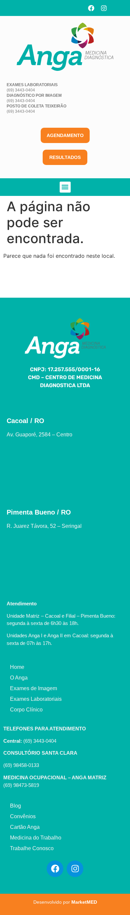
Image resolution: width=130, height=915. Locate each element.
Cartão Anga (25, 827)
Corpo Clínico (26, 709)
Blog (15, 806)
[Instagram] (104, 8)
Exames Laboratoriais (36, 699)
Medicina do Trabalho (35, 837)
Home (17, 667)
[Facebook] (91, 8)
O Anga (19, 678)
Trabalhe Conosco (32, 848)
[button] (65, 187)
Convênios (23, 816)
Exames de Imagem (33, 688)
